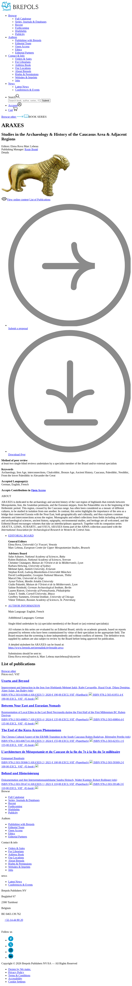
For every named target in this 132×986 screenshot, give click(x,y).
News (11, 83)
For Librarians (23, 61)
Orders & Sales (23, 58)
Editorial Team (23, 43)
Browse (12, 15)
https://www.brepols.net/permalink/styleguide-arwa (35, 647)
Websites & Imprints (26, 77)
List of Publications (39, 199)
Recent (19, 24)
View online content (18, 199)
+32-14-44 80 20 (14, 919)
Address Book (23, 65)
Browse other (9, 116)
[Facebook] (10, 940)
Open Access (22, 46)
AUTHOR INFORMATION (24, 605)
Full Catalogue (23, 18)
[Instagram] (10, 951)
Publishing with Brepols (28, 40)
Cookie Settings (16, 981)
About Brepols (23, 71)
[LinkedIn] (10, 957)
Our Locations (23, 68)
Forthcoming (22, 27)
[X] (10, 946)
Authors (12, 37)
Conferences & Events (27, 89)
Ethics (18, 49)
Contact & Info (16, 55)
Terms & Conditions (19, 975)
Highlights (20, 31)
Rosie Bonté (31, 149)
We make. (19, 969)
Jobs (17, 80)
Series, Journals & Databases (30, 21)
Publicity (20, 34)
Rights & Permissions (26, 74)
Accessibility (15, 978)
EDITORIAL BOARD (21, 535)
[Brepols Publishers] (19, 9)
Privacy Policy (16, 972)
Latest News (22, 86)
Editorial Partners (24, 52)
